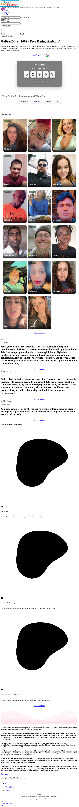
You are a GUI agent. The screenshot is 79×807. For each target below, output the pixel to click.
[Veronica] (64, 170)
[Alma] (15, 312)
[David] (15, 277)
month (7, 19)
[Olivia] (64, 277)
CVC (22, 23)
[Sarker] (39, 170)
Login (6, 10)
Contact (7, 791)
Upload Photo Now (40, 417)
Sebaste (48, 101)
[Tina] (39, 206)
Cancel (4, 25)
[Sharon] (39, 312)
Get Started (4, 774)
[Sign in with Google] (47, 55)
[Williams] (39, 241)
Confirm (10, 36)
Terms (7, 783)
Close (10, 803)
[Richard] (15, 206)
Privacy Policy (9, 787)
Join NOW (37, 55)
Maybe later (39, 422)
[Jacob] (39, 135)
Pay (9, 25)
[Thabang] (39, 277)
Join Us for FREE (39, 369)
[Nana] (64, 241)
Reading (37, 101)
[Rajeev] (15, 170)
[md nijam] (64, 206)
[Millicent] (64, 135)
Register (6, 12)
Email (22, 34)
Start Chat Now (39, 333)
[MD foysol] (15, 241)
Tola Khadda (24, 101)
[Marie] (15, 135)
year (7, 21)
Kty (58, 101)
